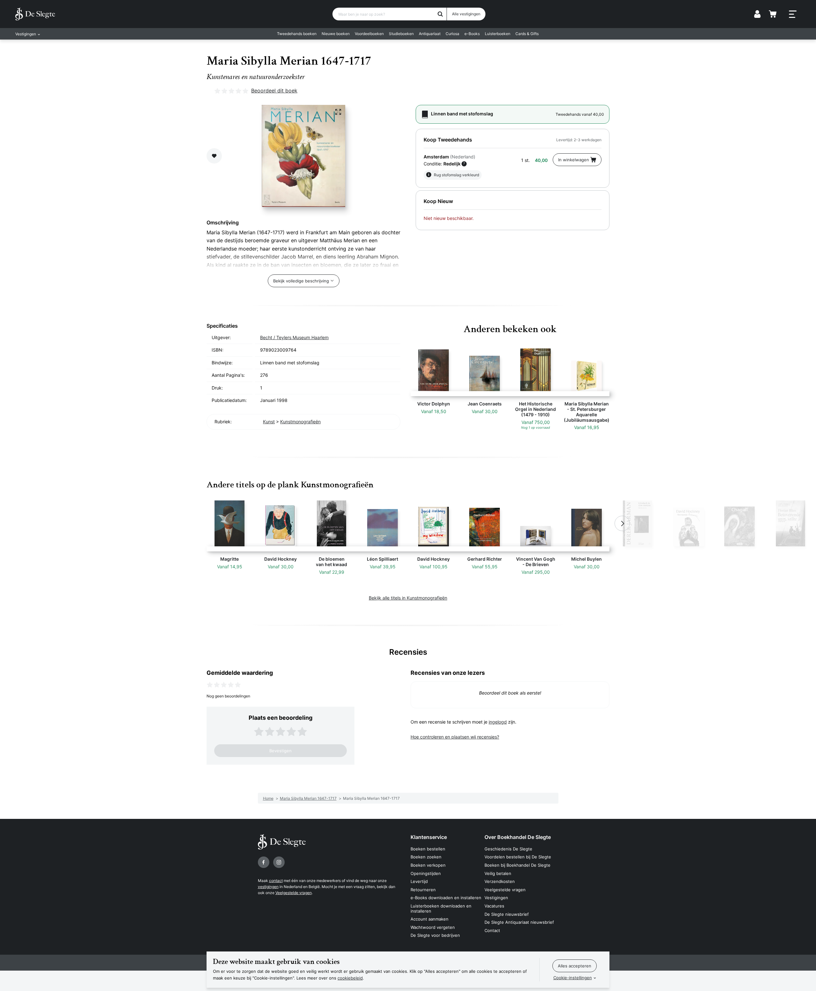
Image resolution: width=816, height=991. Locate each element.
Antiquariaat (430, 33)
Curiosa (452, 33)
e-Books (472, 33)
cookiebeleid (350, 977)
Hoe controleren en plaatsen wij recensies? (455, 737)
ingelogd (498, 722)
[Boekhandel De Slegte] (35, 14)
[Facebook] (263, 862)
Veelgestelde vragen (293, 892)
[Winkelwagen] (772, 14)
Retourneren (423, 889)
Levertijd (419, 881)
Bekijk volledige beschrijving (301, 280)
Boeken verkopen (428, 865)
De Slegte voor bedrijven (435, 935)
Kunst (269, 421)
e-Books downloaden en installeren (446, 897)
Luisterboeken (497, 33)
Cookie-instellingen (572, 977)
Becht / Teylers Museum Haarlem (294, 337)
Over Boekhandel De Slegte (517, 837)
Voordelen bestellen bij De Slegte (517, 856)
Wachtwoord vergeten (433, 927)
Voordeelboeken (369, 33)
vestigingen (268, 886)
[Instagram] (279, 862)
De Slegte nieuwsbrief (506, 914)
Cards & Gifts (527, 33)
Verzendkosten (499, 881)
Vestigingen (496, 897)
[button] (193, 523)
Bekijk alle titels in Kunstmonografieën (408, 598)
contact (276, 880)
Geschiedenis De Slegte (508, 848)
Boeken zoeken (426, 856)
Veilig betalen (497, 873)
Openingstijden (426, 873)
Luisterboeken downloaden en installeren (441, 908)
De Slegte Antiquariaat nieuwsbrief (519, 922)
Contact (492, 930)
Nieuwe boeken (336, 33)
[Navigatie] (793, 14)
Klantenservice (429, 837)
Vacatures (494, 905)
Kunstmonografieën (300, 421)
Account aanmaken (429, 919)
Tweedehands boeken (297, 33)
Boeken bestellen (428, 848)
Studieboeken (401, 33)
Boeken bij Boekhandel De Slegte (517, 865)
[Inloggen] (757, 14)
